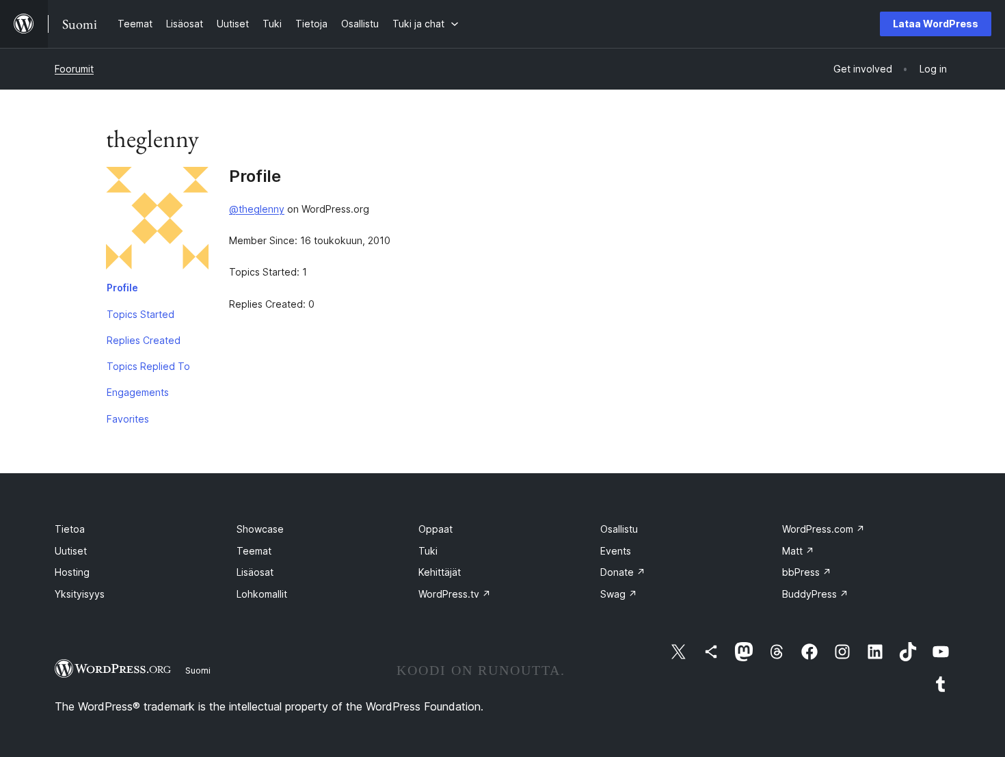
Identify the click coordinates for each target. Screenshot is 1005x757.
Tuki (428, 551)
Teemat (254, 551)
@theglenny (256, 209)
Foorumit (74, 69)
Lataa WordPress (935, 23)
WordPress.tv (454, 594)
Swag (618, 594)
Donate (622, 572)
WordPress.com (823, 529)
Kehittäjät (439, 572)
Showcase (260, 529)
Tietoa (70, 529)
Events (615, 551)
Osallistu (619, 529)
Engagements (138, 392)
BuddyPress (815, 594)
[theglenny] (157, 221)
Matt (798, 551)
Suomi (198, 670)
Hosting (72, 572)
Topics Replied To (148, 366)
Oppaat (435, 529)
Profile (122, 287)
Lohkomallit (262, 594)
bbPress (806, 572)
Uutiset (71, 551)
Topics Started (140, 314)
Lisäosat (255, 572)
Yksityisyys (80, 594)
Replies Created (143, 340)
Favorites (128, 419)
